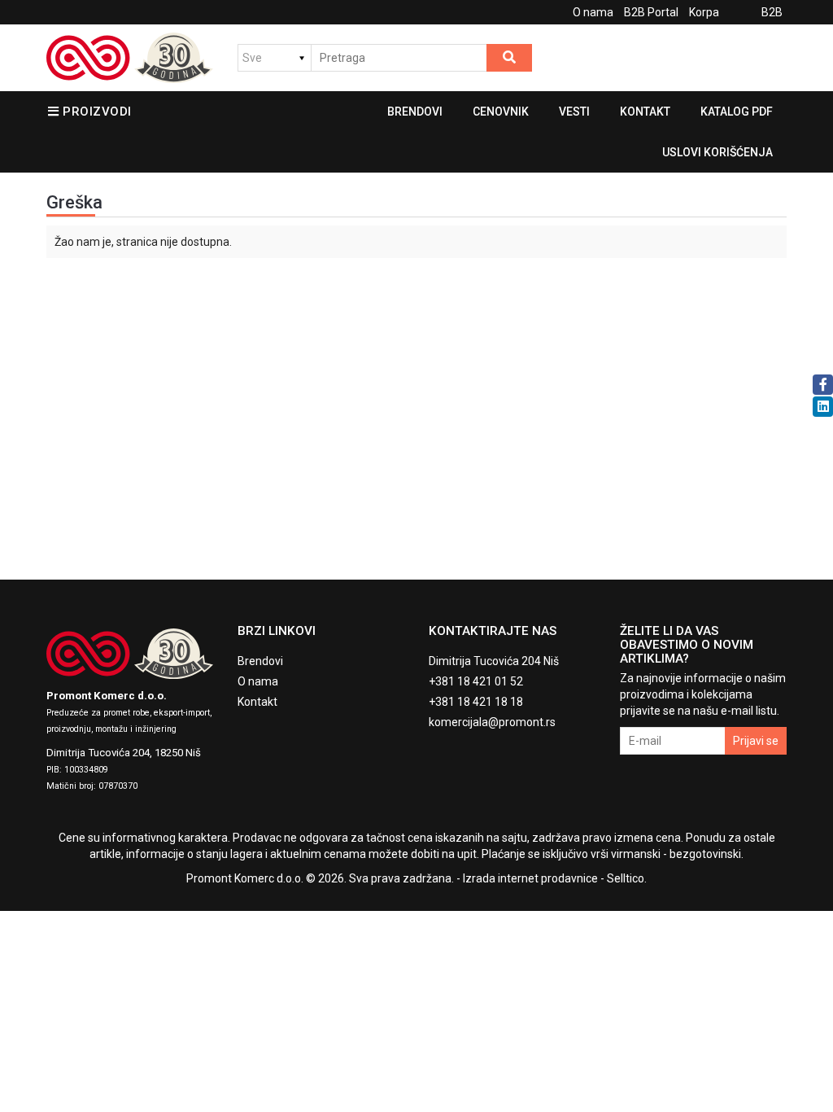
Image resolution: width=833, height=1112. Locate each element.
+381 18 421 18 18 (476, 701)
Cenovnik (501, 111)
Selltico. (627, 878)
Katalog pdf (736, 111)
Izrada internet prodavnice (530, 878)
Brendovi (415, 111)
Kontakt (645, 111)
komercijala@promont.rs (492, 722)
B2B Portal (651, 12)
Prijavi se (755, 740)
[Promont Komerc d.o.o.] (129, 57)
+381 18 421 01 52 (476, 681)
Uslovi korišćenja (717, 152)
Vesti (574, 111)
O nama (593, 12)
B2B (772, 12)
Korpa (704, 12)
